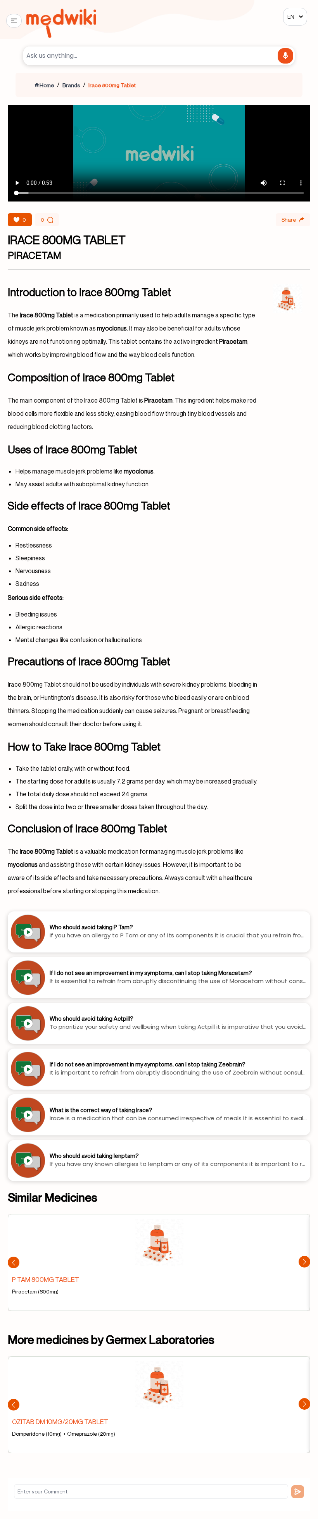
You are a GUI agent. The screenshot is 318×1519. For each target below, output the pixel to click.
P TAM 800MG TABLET (46, 1279)
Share (289, 219)
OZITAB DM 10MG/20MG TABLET (60, 1421)
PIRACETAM (34, 255)
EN (290, 16)
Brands (71, 85)
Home (47, 85)
